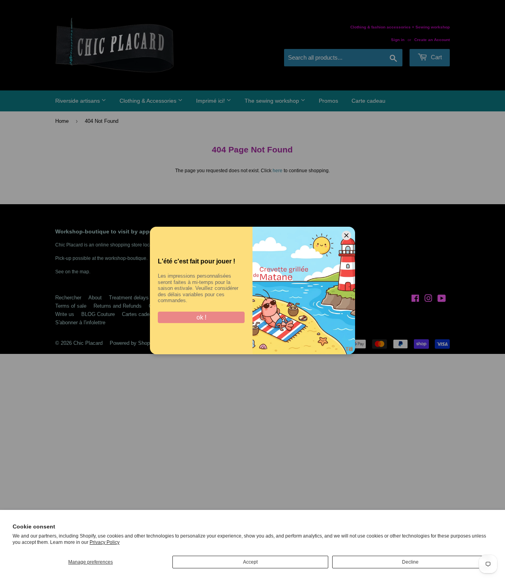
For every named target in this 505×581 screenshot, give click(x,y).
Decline (410, 562)
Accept (250, 562)
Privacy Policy (105, 542)
